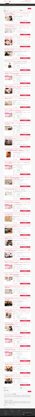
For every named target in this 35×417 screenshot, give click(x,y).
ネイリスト (19, 3)
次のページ (24, 10)
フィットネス (23, 3)
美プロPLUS (18, 411)
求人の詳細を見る (25, 22)
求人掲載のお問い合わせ (26, 0)
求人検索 (22, 1)
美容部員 (21, 3)
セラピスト (14, 3)
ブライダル (26, 3)
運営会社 (5, 415)
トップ (4, 3)
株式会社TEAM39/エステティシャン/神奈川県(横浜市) (9, 363)
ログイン (30, 1)
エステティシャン (7, 3)
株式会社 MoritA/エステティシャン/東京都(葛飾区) (8, 237)
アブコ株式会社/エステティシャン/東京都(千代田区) (8, 335)
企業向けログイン (30, 0)
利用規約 (5, 411)
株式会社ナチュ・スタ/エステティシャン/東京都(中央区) (9, 213)
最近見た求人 (24, 1)
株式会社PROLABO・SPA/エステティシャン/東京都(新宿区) (9, 60)
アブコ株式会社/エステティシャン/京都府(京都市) (8, 72)
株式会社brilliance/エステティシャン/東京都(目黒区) (8, 323)
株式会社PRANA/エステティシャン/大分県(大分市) (8, 249)
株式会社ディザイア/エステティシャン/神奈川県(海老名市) (9, 375)
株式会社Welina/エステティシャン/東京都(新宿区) (8, 273)
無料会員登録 (28, 1)
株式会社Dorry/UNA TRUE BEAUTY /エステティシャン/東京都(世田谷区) (10, 225)
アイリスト (16, 3)
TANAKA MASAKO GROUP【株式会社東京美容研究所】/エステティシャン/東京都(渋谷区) (11, 149)
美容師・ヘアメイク (10, 3)
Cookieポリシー (6, 414)
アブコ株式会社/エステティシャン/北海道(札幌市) (8, 201)
